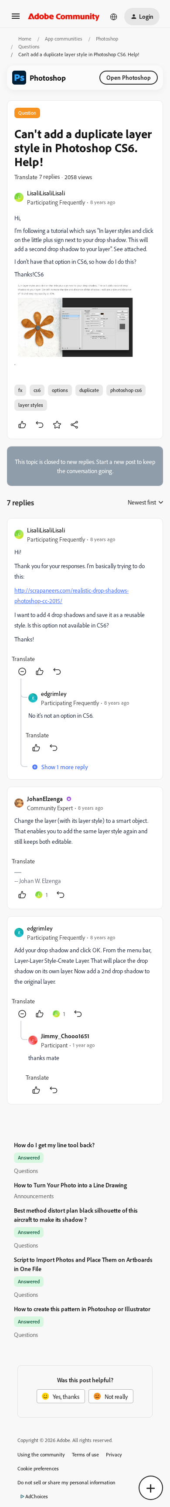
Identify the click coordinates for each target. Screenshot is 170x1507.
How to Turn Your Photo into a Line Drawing (70, 1185)
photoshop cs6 (126, 390)
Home (24, 38)
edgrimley (54, 693)
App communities (63, 38)
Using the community (41, 1454)
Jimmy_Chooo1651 (65, 1036)
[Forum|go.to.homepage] (64, 17)
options (60, 390)
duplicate (89, 390)
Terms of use (85, 1454)
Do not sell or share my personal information (66, 1482)
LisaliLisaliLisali (46, 193)
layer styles (30, 405)
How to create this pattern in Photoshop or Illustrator (82, 1309)
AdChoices (36, 1496)
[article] (85, 601)
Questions (29, 46)
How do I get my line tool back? (54, 1145)
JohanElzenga (45, 798)
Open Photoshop (128, 77)
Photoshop (107, 38)
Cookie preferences (38, 1468)
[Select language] (114, 17)
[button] (15, 19)
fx (20, 390)
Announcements (34, 1196)
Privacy (114, 1454)
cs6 (37, 390)
